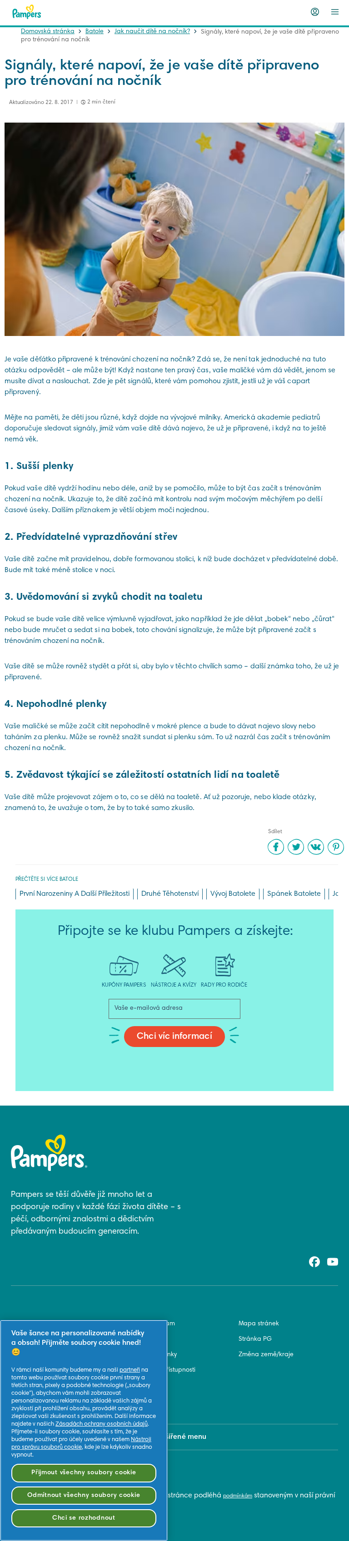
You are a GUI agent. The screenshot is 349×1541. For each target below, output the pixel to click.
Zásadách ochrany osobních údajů (101, 1424)
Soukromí (138, 1386)
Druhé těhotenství (170, 894)
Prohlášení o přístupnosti (160, 1370)
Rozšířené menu (180, 1437)
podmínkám (237, 1496)
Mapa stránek (259, 1324)
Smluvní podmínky (151, 1355)
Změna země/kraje (266, 1355)
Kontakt (136, 1339)
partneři (130, 1370)
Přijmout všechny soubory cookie (83, 1472)
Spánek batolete (294, 894)
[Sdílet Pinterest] (336, 847)
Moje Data (140, 1401)
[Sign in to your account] (315, 12)
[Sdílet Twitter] (296, 847)
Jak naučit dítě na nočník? (152, 32)
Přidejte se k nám (150, 1324)
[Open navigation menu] (335, 12)
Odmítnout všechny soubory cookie (83, 1495)
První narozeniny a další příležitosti (75, 894)
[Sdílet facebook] (276, 847)
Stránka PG (255, 1339)
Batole (94, 32)
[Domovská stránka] (27, 12)
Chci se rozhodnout (83, 1518)
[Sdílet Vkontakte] (316, 847)
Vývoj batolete (232, 894)
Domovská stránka (48, 32)
